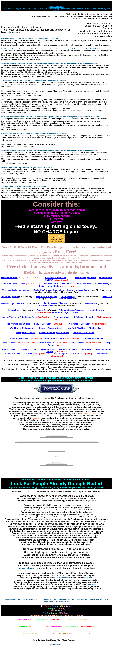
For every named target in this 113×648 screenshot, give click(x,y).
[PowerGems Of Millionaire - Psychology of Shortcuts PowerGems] (56, 392)
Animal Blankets (9, 349)
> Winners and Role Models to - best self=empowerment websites (34, 80)
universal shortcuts (28, 492)
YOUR (40, 414)
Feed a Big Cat (60, 354)
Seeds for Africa (64, 299)
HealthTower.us (96, 599)
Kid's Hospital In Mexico (84, 317)
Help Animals (78, 343)
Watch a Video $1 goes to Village (54, 333)
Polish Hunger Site (10, 296)
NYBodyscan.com (63, 602)
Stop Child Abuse (96, 310)
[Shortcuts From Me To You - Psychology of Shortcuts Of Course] (56, 446)
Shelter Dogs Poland (67, 349)
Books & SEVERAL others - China (48, 290)
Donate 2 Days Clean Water (13, 303)
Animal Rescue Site (94, 338)
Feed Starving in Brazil (85, 278)
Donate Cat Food (12, 354)
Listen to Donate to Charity (51, 328)
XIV (65, 634)
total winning (93, 584)
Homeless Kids (84, 284)
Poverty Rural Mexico (25, 333)
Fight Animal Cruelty (54, 338)
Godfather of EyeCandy (90, 414)
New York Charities (76, 328)
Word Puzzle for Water (83, 333)
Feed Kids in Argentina (46, 296)
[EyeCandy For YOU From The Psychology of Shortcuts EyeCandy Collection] (56, 465)
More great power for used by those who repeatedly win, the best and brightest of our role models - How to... (50, 63)
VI (100, 619)
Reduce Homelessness (14, 284)
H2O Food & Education (55, 278)
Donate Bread (91, 303)
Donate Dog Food (28, 349)
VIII (41, 626)
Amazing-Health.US (12, 599)
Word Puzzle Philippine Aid (22, 328)
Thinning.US (82, 599)
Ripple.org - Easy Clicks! (78, 290)
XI (87, 626)
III (41, 619)
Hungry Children (54, 286)
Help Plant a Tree (45, 306)
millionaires (54, 416)
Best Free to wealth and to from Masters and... (30, 38)
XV (82, 634)
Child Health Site (61, 317)
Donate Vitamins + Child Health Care (19, 317)
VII (25, 626)
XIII (48, 634)
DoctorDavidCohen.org (32, 599)
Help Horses (101, 354)
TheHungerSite (68, 296)
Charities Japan (96, 328)
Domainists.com (50, 599)
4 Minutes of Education (79, 324)
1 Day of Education (42, 324)
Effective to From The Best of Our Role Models (26, 167)
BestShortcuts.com (66, 599)
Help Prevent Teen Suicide (18, 324)
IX (56, 626)
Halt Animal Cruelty (19, 338)
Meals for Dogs (47, 349)
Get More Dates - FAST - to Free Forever (24, 186)
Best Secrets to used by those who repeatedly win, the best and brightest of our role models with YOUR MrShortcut (53, 49)
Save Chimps (78, 354)
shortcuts (36, 418)
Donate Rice (42, 310)
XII (30, 634)
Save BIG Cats (30, 354)
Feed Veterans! (67, 284)
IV (57, 619)
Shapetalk (88, 578)
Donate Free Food (9, 278)
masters (42, 416)
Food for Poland (50, 284)
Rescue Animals (47, 343)
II (24, 619)
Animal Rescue (9, 343)
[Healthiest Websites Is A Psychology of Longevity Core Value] (56, 436)
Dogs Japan (86, 349)
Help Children (14, 310)
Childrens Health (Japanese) (71, 310)
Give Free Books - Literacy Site (16, 290)
